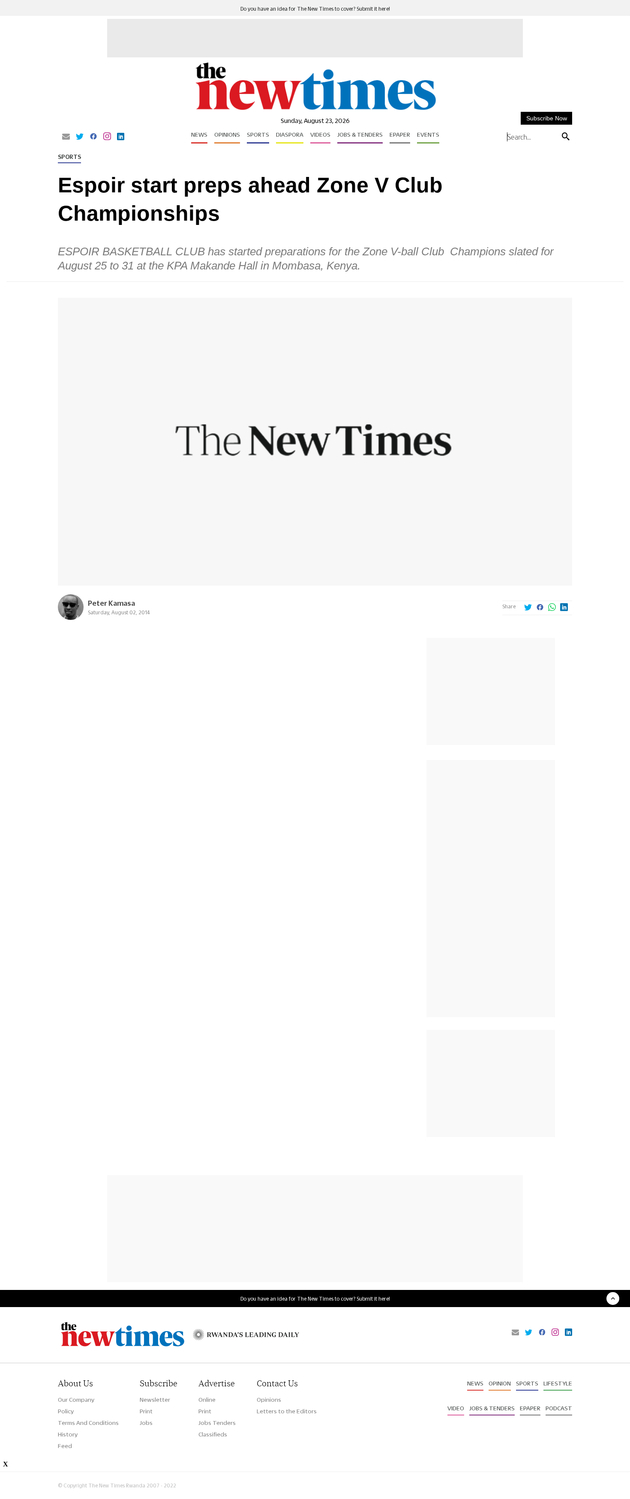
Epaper (400, 134)
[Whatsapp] (552, 608)
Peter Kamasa (111, 603)
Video (455, 1408)
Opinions (227, 134)
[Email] (66, 137)
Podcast (559, 1408)
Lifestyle (557, 1383)
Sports (258, 134)
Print (146, 1411)
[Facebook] (93, 137)
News (199, 134)
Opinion (500, 1383)
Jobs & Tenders (360, 134)
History (68, 1434)
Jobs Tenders (217, 1422)
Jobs (146, 1422)
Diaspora (289, 134)
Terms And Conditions (88, 1422)
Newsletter (155, 1399)
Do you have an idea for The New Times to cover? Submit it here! (315, 9)
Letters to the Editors (287, 1411)
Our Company (76, 1399)
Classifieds (212, 1434)
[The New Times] (315, 110)
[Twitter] (80, 137)
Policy (66, 1411)
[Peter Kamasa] (71, 617)
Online (207, 1399)
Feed (65, 1445)
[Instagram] (107, 137)
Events (428, 134)
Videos (320, 134)
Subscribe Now (546, 118)
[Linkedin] (120, 137)
